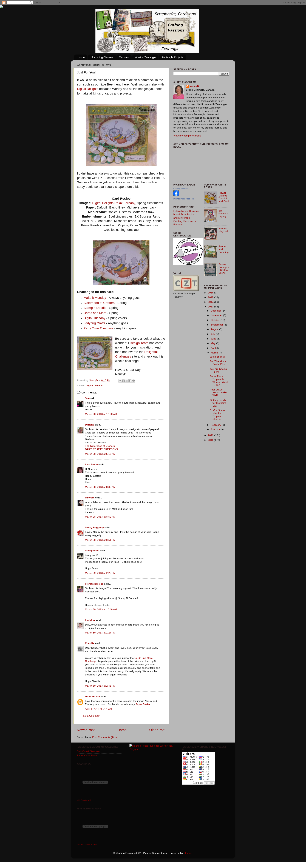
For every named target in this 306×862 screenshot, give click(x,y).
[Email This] (120, 381)
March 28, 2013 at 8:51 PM (100, 540)
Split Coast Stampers (88, 751)
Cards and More (95, 313)
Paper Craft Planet (87, 755)
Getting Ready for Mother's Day (218, 403)
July (213, 334)
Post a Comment (90, 716)
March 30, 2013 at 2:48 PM (100, 685)
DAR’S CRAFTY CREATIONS (101, 449)
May (213, 343)
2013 (211, 306)
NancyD (194, 86)
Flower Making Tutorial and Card (224, 197)
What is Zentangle (145, 57)
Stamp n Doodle (95, 308)
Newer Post (86, 730)
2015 (211, 297)
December (217, 310)
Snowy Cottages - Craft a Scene (224, 268)
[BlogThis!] (123, 381)
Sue (87, 398)
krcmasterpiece (94, 584)
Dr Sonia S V (92, 696)
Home (81, 57)
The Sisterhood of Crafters (100, 446)
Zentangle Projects (172, 57)
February (216, 425)
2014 (211, 302)
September (217, 324)
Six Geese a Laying (223, 213)
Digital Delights (87, 89)
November (217, 315)
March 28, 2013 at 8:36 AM (100, 487)
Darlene (90, 424)
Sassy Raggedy (94, 527)
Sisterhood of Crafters (99, 303)
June (214, 338)
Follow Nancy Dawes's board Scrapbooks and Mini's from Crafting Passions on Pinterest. (186, 218)
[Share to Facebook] (130, 381)
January (215, 429)
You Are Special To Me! (218, 370)
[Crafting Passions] (176, 195)
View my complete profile (187, 135)
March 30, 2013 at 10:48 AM (101, 609)
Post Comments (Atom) (105, 737)
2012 (211, 435)
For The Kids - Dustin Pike (218, 363)
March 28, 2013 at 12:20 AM (101, 414)
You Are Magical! (223, 230)
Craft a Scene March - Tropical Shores (217, 414)
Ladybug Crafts (95, 323)
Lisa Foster (92, 464)
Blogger (188, 853)
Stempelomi (92, 550)
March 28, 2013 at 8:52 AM (100, 516)
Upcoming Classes (102, 57)
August (215, 329)
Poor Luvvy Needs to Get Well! (218, 392)
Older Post (157, 730)
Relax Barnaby (124, 203)
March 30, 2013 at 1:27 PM (100, 632)
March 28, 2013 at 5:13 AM (100, 454)
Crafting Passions (181, 189)
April (213, 348)
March (215, 352)
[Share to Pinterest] (133, 381)
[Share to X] (127, 381)
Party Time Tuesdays (99, 328)
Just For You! (217, 356)
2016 (211, 292)
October (215, 320)
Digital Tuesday (95, 318)
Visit (83, 800)
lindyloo (90, 620)
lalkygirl (90, 497)
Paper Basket (143, 704)
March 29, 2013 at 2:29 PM (100, 573)
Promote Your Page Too (183, 199)
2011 (211, 440)
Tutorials (124, 57)
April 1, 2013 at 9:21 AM (98, 709)
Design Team (139, 343)
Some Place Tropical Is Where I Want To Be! (219, 380)
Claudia (89, 643)
